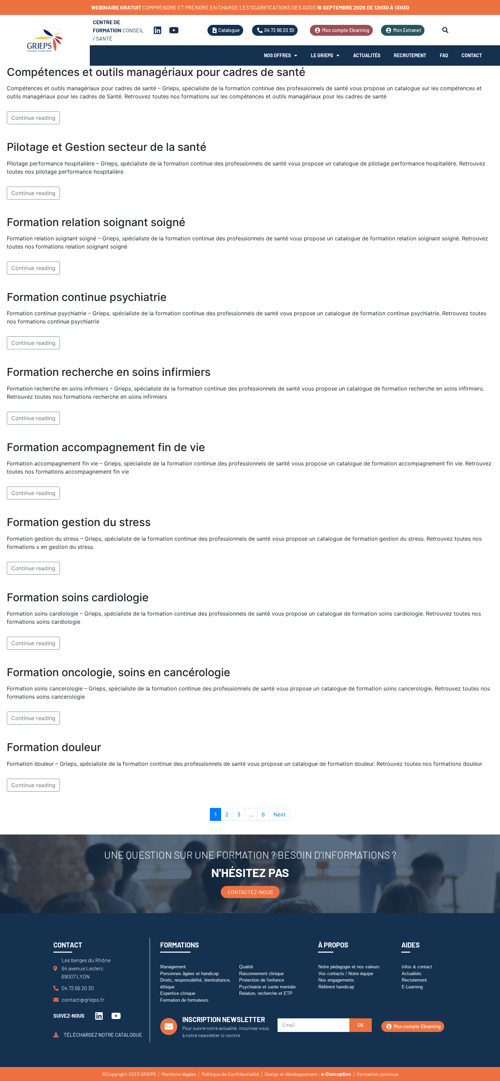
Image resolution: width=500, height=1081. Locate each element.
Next (279, 814)
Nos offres (277, 55)
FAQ (444, 55)
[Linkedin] (157, 30)
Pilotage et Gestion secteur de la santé (106, 147)
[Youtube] (173, 30)
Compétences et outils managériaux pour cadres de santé (156, 72)
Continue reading (33, 117)
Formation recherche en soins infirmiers (109, 372)
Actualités (366, 55)
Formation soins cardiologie (78, 597)
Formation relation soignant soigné (96, 222)
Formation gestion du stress (79, 522)
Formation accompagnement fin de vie (106, 447)
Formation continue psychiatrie (87, 297)
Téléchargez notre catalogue (103, 1035)
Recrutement (410, 55)
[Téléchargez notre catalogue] (56, 1034)
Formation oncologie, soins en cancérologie (118, 672)
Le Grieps (322, 55)
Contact (472, 55)
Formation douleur (54, 747)
